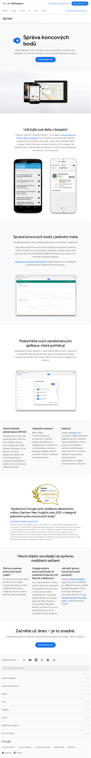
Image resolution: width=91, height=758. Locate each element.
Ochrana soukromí (8, 746)
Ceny (36, 11)
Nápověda (71, 746)
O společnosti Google (42, 746)
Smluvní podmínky (25, 746)
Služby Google (59, 746)
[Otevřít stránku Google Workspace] (13, 3)
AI (29, 11)
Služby (13, 11)
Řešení (5, 11)
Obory (22, 11)
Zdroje (44, 11)
